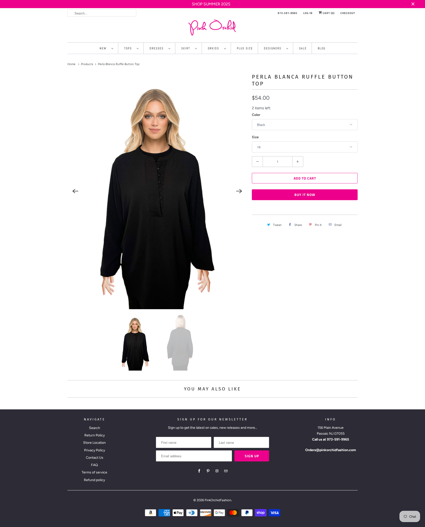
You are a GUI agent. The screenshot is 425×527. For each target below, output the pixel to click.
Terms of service (94, 472)
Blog (321, 48)
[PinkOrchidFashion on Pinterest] (208, 471)
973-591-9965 (287, 13)
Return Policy (94, 435)
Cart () (328, 13)
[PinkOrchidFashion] (212, 27)
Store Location (94, 443)
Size (255, 137)
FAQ (94, 465)
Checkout (347, 13)
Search (94, 428)
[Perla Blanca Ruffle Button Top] (157, 191)
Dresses (158, 48)
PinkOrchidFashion (218, 500)
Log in (308, 13)
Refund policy (94, 480)
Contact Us (94, 458)
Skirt (187, 48)
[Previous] (75, 191)
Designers (274, 48)
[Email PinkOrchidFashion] (226, 471)
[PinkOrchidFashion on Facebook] (199, 471)
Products (87, 64)
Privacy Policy (94, 450)
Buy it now (304, 194)
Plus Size (245, 48)
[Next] (239, 191)
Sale (303, 48)
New (104, 48)
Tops (129, 48)
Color (256, 115)
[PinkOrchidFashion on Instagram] (217, 471)
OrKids (215, 48)
